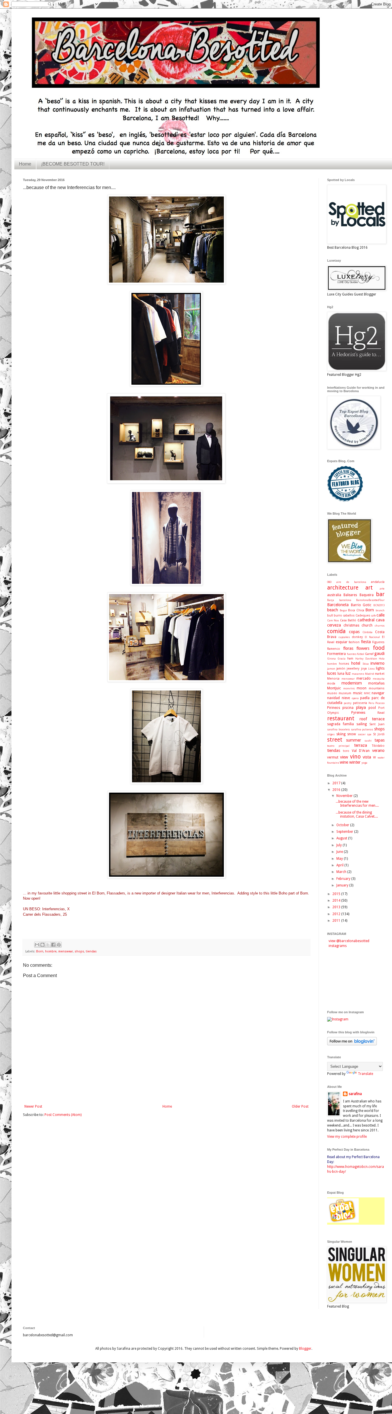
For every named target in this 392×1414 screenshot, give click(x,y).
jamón (340, 668)
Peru (371, 703)
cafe (373, 615)
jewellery (353, 668)
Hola (382, 658)
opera (355, 698)
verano (378, 750)
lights (380, 668)
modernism (351, 683)
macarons (358, 673)
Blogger (305, 1349)
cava (380, 620)
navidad (333, 698)
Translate (365, 1074)
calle (381, 615)
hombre (51, 951)
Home (25, 164)
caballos (349, 615)
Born (39, 951)
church (367, 625)
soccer (362, 734)
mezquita (379, 678)
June (340, 852)
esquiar (342, 642)
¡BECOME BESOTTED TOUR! (72, 164)
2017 (336, 783)
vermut (332, 757)
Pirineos (333, 708)
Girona (331, 658)
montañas (376, 683)
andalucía (378, 582)
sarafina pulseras (362, 729)
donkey (357, 637)
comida (336, 631)
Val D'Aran (361, 751)
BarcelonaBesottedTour (370, 600)
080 (329, 582)
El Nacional (372, 637)
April (340, 865)
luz (348, 673)
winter (354, 762)
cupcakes (344, 637)
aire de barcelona (351, 582)
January (342, 885)
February (343, 879)
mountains (377, 688)
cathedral (366, 620)
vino (355, 756)
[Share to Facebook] (53, 945)
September (345, 832)
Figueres (378, 642)
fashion (354, 642)
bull (330, 615)
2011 (336, 921)
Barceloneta (338, 604)
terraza (360, 745)
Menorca (333, 678)
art (369, 587)
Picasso (380, 703)
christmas (351, 625)
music (357, 693)
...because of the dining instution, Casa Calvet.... (357, 814)
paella (365, 698)
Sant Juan (377, 724)
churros (380, 625)
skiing (341, 734)
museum (345, 693)
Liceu (371, 668)
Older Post (300, 1106)
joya (364, 668)
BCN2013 (379, 605)
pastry (348, 703)
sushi (368, 740)
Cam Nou (333, 620)
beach (332, 610)
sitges (331, 734)
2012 (336, 914)
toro (346, 751)
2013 (336, 907)
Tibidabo (378, 746)
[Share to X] (48, 945)
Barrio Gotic (361, 605)
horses (344, 664)
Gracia (341, 658)
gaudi (379, 653)
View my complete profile (347, 1137)
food (379, 648)
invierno (377, 663)
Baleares (350, 595)
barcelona (345, 600)
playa (361, 707)
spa (369, 734)
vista (367, 757)
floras (348, 648)
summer (353, 740)
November (345, 796)
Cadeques (363, 615)
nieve (346, 698)
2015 (336, 894)
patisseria (360, 703)
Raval (381, 713)
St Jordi (379, 734)
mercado (363, 678)
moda (331, 683)
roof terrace (372, 719)
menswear (65, 951)
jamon (331, 668)
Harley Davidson (366, 658)
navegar (378, 693)
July (339, 845)
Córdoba (367, 632)
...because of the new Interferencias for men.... (357, 804)
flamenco (333, 649)
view (344, 757)
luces (331, 673)
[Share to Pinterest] (59, 945)
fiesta (366, 641)
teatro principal (338, 745)
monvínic (349, 688)
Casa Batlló (348, 620)
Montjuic (334, 688)
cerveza (334, 625)
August (342, 838)
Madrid (369, 673)
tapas (379, 740)
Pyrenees (358, 713)
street (334, 739)
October (343, 825)
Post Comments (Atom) (62, 1115)
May (340, 859)
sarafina (355, 1094)
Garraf (369, 654)
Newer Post (33, 1106)
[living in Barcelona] (343, 1221)
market (380, 674)
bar (380, 594)
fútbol (360, 654)
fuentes (351, 654)
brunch (380, 610)
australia (334, 595)
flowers (362, 648)
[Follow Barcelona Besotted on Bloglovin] (352, 1044)
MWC (367, 693)
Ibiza (366, 663)
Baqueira (367, 595)
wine (344, 762)
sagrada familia (340, 724)
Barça (330, 600)
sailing (361, 724)
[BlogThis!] (42, 945)
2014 (336, 900)
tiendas (91, 951)
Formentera (336, 654)
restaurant (340, 718)
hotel (355, 663)
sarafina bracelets (338, 729)
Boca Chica (356, 610)
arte (382, 588)
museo (332, 693)
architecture (342, 587)
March (341, 872)
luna (340, 674)
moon (361, 688)
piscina (348, 708)
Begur (343, 610)
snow (351, 734)
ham (350, 658)
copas (354, 631)
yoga (364, 762)
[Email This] (37, 945)
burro (338, 615)
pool (372, 708)
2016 (336, 790)
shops (79, 951)
